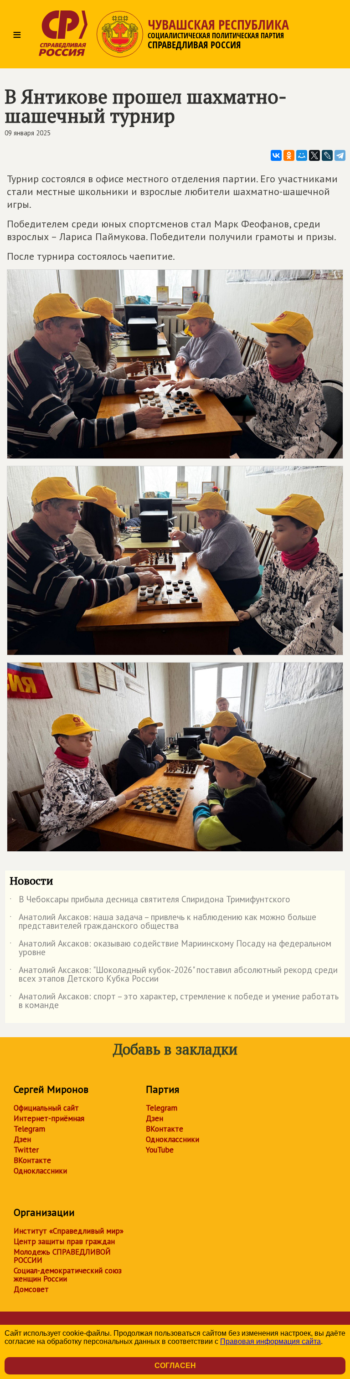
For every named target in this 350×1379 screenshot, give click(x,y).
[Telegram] (340, 155)
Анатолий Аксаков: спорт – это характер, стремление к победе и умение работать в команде (174, 1001)
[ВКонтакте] (276, 155)
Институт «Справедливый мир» (69, 1231)
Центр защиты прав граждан (64, 1241)
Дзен (22, 1139)
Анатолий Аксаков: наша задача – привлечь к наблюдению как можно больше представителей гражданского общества (163, 922)
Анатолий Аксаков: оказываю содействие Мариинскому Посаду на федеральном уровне (170, 948)
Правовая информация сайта (270, 1341)
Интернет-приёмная (49, 1118)
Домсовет (31, 1289)
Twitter (26, 1150)
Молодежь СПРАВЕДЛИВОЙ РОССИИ (62, 1256)
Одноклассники (40, 1171)
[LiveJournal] (327, 155)
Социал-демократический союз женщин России (68, 1274)
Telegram (29, 1129)
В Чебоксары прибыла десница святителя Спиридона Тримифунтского (150, 901)
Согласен (175, 1365)
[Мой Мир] (301, 155)
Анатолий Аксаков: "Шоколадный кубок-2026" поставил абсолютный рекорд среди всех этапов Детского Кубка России (174, 975)
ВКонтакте (32, 1160)
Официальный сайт (46, 1108)
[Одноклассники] (288, 155)
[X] (314, 155)
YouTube (160, 1150)
